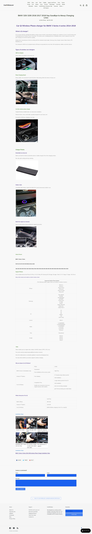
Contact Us (31, 517)
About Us (11, 510)
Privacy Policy (12, 518)
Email (48, 473)
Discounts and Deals (33, 511)
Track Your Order (32, 515)
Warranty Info (12, 511)
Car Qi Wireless (15, 530)
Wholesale (11, 515)
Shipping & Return (33, 513)
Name (17, 473)
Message (17, 478)
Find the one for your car (34, 510)
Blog (10, 517)
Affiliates (11, 513)
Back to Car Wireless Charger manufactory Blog (47, 498)
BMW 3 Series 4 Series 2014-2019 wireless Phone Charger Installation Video (33, 453)
